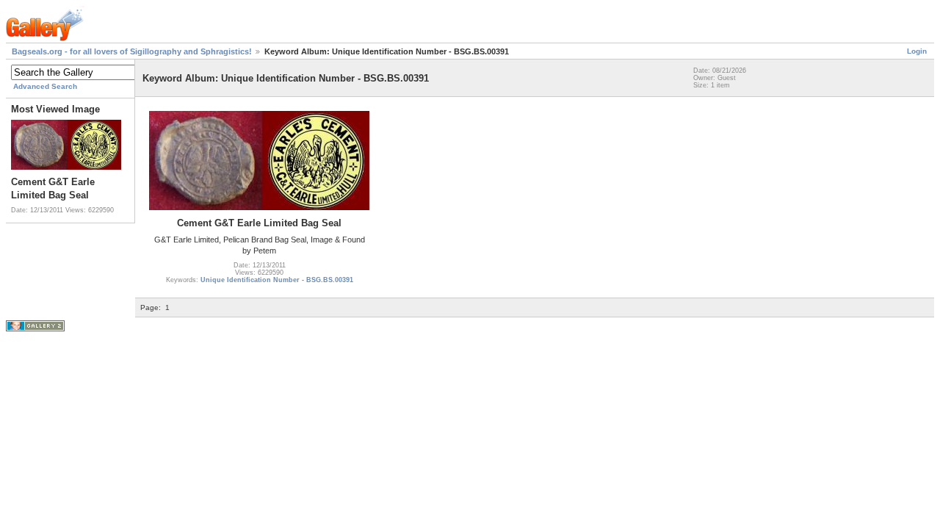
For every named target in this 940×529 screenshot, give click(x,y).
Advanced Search (45, 86)
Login (917, 51)
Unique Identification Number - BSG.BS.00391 (276, 280)
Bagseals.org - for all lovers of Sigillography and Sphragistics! (132, 51)
